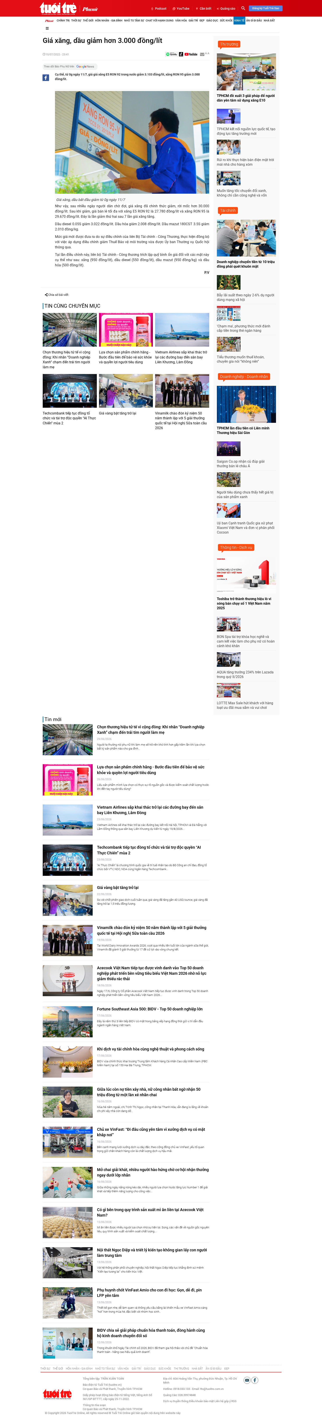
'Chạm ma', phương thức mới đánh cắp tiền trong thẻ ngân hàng (243, 328)
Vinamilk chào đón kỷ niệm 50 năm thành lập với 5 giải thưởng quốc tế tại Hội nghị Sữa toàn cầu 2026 (181, 420)
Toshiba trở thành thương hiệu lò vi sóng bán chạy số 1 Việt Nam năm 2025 (244, 603)
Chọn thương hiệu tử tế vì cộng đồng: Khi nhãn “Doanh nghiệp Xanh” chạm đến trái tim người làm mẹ (66, 359)
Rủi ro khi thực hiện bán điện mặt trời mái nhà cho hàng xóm (245, 162)
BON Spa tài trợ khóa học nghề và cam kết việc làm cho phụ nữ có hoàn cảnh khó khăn (246, 641)
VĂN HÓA (123, 1368)
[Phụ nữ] (89, 8)
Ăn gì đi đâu (254, 20)
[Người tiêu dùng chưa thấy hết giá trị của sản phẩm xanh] (229, 479)
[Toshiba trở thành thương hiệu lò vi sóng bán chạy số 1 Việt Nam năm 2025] (246, 575)
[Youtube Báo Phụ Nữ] (190, 54)
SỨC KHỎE (165, 1368)
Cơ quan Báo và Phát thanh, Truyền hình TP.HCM (112, 1409)
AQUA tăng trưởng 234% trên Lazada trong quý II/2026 (245, 674)
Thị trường (229, 44)
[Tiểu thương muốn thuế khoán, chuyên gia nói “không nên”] (229, 344)
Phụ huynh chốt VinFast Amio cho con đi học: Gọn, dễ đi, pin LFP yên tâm (149, 1293)
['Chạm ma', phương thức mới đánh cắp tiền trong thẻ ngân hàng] (229, 313)
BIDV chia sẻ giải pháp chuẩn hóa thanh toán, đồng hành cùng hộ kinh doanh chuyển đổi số (151, 1333)
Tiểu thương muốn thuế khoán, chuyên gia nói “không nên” (240, 359)
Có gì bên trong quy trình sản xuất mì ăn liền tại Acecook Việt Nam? (150, 1212)
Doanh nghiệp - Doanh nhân (244, 376)
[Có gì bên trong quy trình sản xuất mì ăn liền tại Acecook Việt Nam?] (68, 1222)
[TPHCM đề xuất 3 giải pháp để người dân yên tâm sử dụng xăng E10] (246, 71)
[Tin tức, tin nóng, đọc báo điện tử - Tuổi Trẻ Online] (57, 8)
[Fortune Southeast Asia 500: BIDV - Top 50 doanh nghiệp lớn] (68, 1022)
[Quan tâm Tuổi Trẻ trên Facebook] (254, 1380)
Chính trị (63, 20)
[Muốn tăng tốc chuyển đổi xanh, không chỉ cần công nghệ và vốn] (229, 178)
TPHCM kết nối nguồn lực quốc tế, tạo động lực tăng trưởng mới (246, 131)
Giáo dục (212, 20)
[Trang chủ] (49, 21)
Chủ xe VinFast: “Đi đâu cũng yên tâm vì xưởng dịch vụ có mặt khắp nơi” (151, 1132)
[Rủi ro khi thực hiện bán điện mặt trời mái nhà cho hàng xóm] (229, 147)
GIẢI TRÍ (136, 1368)
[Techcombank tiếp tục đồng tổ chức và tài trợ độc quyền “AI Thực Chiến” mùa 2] (70, 391)
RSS (234, 1401)
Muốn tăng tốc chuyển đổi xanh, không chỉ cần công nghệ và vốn (242, 193)
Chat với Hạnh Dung (159, 20)
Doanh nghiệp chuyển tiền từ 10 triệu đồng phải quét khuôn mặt (246, 264)
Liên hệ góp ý (222, 1401)
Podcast (160, 8)
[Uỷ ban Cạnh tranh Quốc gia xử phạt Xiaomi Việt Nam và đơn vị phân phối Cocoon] (229, 510)
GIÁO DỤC (150, 1368)
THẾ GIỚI (58, 1368)
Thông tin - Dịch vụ (236, 547)
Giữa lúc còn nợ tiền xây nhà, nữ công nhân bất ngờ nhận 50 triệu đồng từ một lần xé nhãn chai (148, 1092)
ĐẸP (226, 1368)
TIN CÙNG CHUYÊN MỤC (72, 306)
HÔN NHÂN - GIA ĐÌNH (79, 1368)
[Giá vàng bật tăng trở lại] (126, 391)
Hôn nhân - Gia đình (108, 20)
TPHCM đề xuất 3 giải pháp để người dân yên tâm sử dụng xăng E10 (246, 98)
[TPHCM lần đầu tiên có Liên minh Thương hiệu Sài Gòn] (246, 404)
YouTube (183, 8)
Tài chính (228, 210)
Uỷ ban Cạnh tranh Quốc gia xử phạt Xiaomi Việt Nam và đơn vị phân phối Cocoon (245, 527)
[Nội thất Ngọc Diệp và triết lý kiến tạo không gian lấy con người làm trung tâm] (68, 1262)
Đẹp (202, 20)
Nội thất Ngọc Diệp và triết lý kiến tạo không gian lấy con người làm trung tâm (152, 1253)
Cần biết (205, 8)
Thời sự (76, 20)
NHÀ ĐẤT (197, 1368)
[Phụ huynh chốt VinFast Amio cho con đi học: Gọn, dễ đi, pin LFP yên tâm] (68, 1303)
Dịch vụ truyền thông (175, 1401)
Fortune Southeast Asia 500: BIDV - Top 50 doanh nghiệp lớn (150, 1009)
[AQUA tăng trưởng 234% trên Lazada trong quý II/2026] (229, 659)
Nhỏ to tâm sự (134, 20)
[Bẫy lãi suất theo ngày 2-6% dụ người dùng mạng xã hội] (229, 282)
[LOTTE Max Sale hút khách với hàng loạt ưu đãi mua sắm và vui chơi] (229, 690)
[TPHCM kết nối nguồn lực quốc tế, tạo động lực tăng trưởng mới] (229, 116)
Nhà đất (269, 20)
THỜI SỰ (45, 1368)
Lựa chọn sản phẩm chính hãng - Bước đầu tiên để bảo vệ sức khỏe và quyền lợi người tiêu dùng (125, 357)
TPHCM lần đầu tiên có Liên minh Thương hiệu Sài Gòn (243, 430)
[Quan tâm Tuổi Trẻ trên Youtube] (247, 1380)
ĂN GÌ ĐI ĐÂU (213, 1368)
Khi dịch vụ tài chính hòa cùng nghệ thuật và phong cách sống (150, 1049)
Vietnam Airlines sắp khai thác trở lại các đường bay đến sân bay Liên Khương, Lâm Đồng (181, 357)
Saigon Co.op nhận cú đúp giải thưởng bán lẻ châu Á (241, 463)
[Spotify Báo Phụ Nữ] (171, 54)
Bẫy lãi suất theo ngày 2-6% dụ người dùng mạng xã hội (245, 297)
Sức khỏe (226, 20)
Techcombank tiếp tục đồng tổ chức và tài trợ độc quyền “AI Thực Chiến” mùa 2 (69, 418)
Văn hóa (181, 20)
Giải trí (193, 20)
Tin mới (53, 719)
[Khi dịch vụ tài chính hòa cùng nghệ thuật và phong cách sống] (68, 1062)
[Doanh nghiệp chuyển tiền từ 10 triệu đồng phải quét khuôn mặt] (246, 238)
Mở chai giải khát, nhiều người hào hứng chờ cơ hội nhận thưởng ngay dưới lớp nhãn (153, 1172)
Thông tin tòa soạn (94, 1405)
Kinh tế (239, 20)
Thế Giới (88, 20)
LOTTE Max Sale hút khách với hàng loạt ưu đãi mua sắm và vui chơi (245, 705)
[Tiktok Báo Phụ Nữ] (181, 54)
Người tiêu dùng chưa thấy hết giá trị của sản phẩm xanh (245, 494)
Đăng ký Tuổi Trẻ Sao (265, 8)
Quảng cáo (227, 8)
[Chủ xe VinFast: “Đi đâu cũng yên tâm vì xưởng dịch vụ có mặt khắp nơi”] (68, 1142)
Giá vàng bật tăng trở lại (117, 413)
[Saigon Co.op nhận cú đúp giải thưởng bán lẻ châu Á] (229, 448)
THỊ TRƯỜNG (181, 1368)
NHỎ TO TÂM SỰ (105, 1368)
